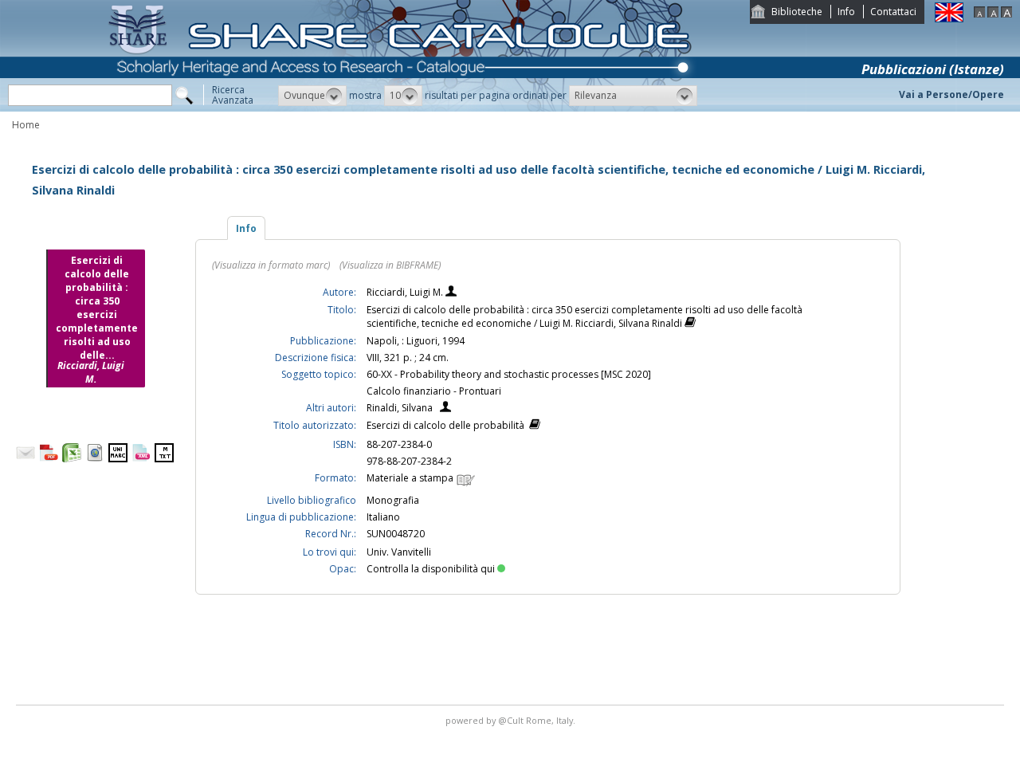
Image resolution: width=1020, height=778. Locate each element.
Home (26, 125)
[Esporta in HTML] (94, 459)
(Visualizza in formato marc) (271, 265)
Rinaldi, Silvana (400, 408)
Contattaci (893, 11)
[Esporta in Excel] (71, 459)
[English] (949, 19)
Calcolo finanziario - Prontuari (434, 391)
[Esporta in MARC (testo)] (164, 459)
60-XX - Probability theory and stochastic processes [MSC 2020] (509, 374)
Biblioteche (796, 11)
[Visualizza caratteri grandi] (1006, 14)
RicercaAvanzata (232, 94)
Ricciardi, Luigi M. (406, 292)
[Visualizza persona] (451, 293)
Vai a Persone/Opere (951, 94)
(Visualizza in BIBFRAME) (390, 265)
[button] (312, 95)
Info (846, 11)
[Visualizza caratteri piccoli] (979, 14)
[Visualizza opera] (690, 324)
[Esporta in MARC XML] (141, 459)
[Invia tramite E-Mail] (25, 459)
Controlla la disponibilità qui (431, 569)
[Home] (403, 108)
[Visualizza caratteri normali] (992, 14)
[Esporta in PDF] (48, 459)
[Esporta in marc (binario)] (118, 459)
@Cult (512, 720)
